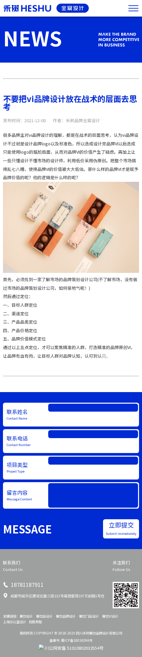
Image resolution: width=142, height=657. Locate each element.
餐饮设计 (26, 616)
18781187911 (27, 584)
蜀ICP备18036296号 (76, 640)
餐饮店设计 (44, 616)
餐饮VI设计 (110, 616)
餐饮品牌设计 (66, 616)
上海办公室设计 (14, 621)
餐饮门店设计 (89, 616)
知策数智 (35, 621)
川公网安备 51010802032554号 (74, 648)
